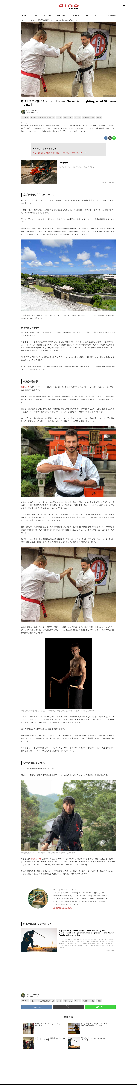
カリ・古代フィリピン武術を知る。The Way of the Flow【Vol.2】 (60, 153)
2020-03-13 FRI (32, 113)
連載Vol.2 (25, 387)
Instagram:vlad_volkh (63, 907)
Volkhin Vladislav (32, 111)
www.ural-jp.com (109, 96)
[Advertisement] (45, 975)
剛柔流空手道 (35, 858)
